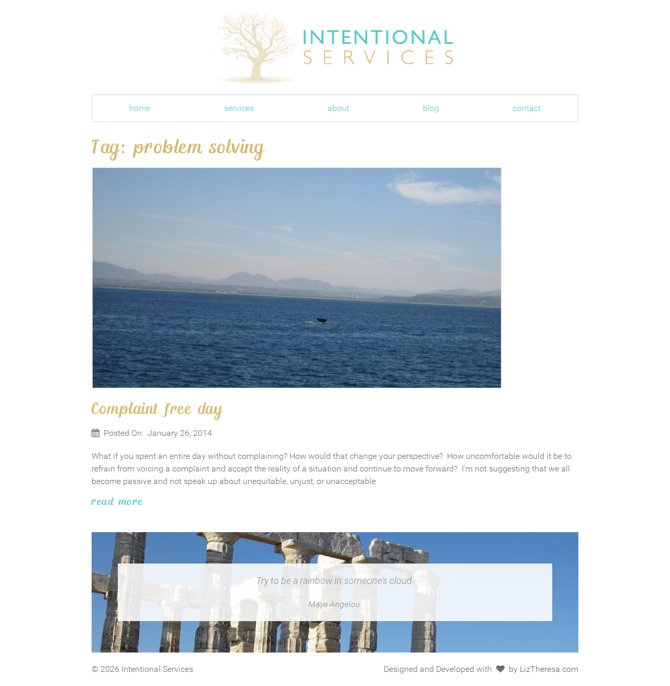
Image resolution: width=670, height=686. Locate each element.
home (139, 108)
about (338, 108)
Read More (117, 500)
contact (527, 108)
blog (431, 108)
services (239, 108)
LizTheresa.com (549, 669)
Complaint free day (157, 407)
